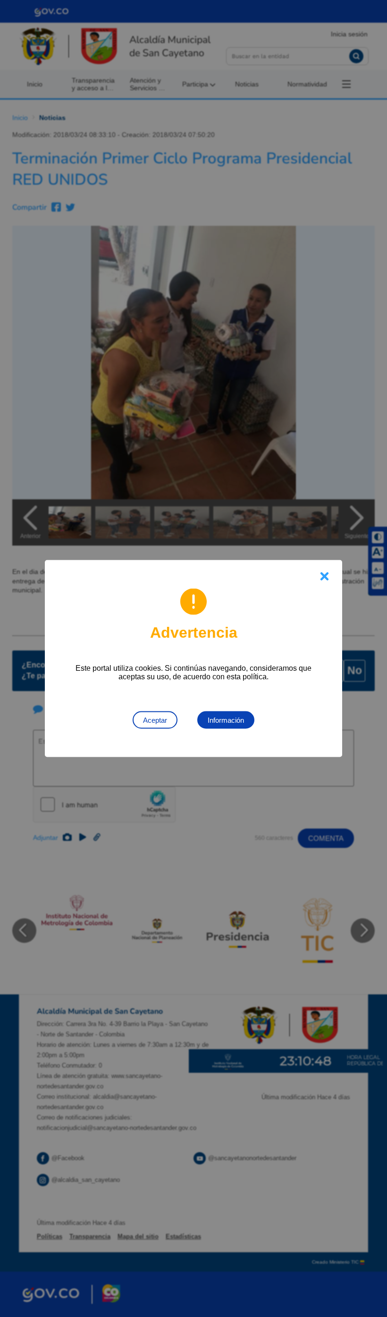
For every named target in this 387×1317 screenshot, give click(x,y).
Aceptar (155, 720)
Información (226, 720)
